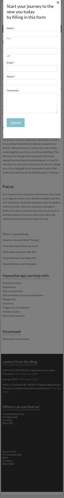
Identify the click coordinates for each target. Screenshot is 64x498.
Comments (13, 90)
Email (11, 62)
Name (11, 28)
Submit (15, 123)
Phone (11, 76)
